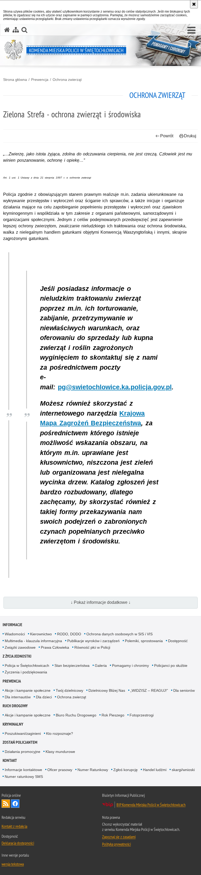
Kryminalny (13, 724)
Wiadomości (15, 634)
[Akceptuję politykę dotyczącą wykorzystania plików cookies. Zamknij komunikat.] (194, 4)
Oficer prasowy (59, 770)
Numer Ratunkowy (92, 770)
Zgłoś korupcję (125, 770)
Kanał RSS (6, 803)
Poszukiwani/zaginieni (23, 733)
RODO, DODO (69, 634)
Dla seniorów (184, 690)
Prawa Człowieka (55, 647)
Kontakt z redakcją (14, 826)
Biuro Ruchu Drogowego (76, 715)
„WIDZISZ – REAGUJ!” (149, 690)
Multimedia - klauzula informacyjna (33, 641)
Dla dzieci (44, 697)
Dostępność (178, 641)
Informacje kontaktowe (23, 770)
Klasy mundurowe (60, 752)
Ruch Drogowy (15, 706)
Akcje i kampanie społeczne (28, 690)
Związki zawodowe (20, 647)
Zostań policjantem (20, 742)
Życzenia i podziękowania (26, 672)
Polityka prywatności (116, 844)
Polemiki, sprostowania (144, 641)
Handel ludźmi (154, 770)
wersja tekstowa (13, 864)
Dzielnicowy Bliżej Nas (106, 690)
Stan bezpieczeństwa (72, 665)
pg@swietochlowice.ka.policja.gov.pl (115, 387)
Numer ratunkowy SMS (24, 776)
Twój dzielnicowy (69, 690)
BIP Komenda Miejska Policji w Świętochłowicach (151, 804)
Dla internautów (18, 697)
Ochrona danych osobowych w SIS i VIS (119, 634)
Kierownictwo (41, 634)
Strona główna (15, 79)
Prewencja (39, 79)
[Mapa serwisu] (16, 30)
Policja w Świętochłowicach (27, 665)
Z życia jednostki (17, 656)
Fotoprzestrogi (142, 715)
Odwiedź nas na (15, 803)
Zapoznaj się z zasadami (119, 836)
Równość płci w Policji (92, 647)
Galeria (101, 665)
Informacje (12, 624)
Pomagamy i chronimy (130, 665)
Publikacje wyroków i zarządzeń (93, 641)
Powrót (166, 136)
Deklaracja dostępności (18, 843)
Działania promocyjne (22, 752)
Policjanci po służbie (170, 665)
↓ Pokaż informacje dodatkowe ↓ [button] (101, 602)
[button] (191, 30)
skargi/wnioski (183, 770)
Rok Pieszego (113, 715)
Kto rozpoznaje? (59, 733)
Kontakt (10, 760)
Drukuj (190, 136)
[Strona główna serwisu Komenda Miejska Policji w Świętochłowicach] (7, 30)
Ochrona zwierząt (67, 79)
